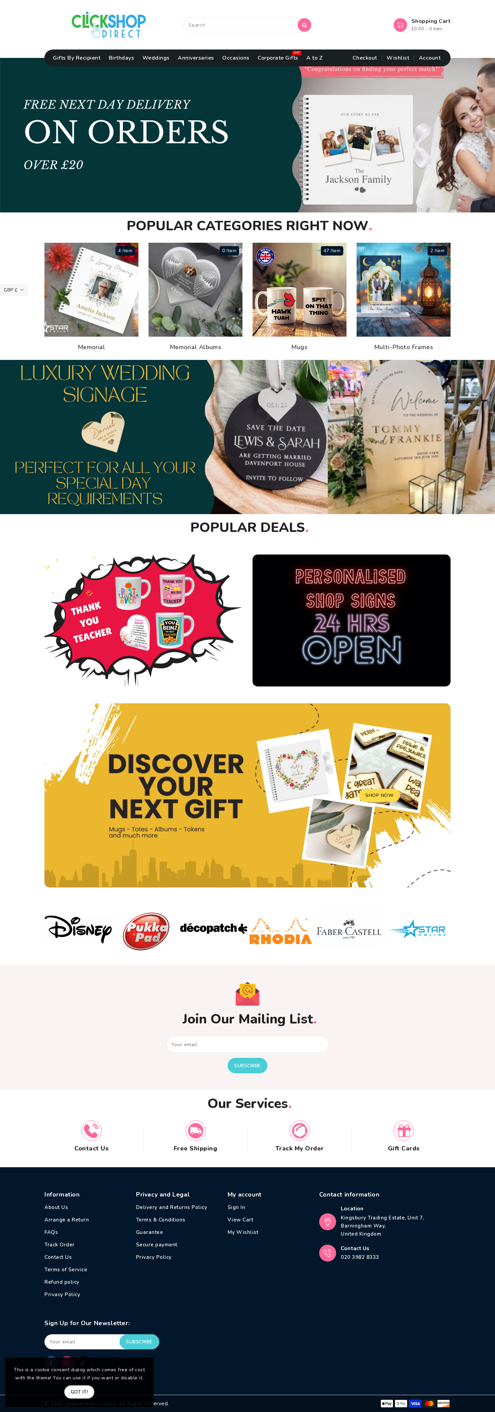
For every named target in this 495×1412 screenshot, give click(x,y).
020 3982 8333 (360, 1257)
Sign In (236, 1207)
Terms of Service (65, 1269)
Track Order (59, 1244)
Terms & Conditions (161, 1219)
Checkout (365, 58)
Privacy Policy (62, 1294)
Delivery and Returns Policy (171, 1207)
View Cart (241, 1219)
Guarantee (149, 1232)
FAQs (51, 1232)
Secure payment (156, 1244)
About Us (56, 1207)
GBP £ (11, 290)
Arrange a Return (66, 1219)
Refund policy (61, 1282)
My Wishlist (243, 1232)
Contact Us (58, 1257)
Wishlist (398, 58)
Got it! (79, 1392)
